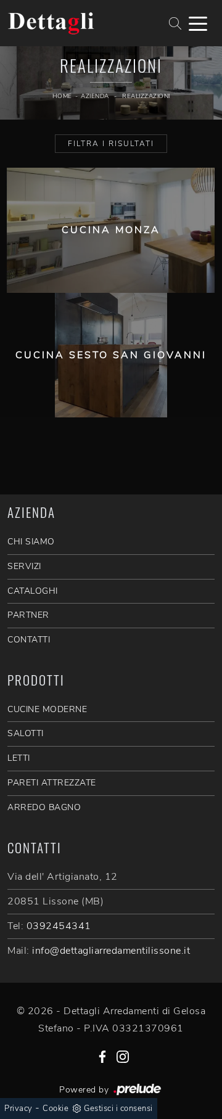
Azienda (95, 96)
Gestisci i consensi (118, 1108)
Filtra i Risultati (111, 144)
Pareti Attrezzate (51, 783)
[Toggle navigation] (198, 22)
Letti (18, 758)
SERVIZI (24, 566)
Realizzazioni (146, 96)
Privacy (18, 1108)
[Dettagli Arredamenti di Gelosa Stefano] (74, 23)
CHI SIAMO (31, 541)
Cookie (55, 1108)
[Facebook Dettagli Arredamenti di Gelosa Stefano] (102, 1056)
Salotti (25, 733)
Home (62, 96)
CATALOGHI (32, 591)
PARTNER (28, 615)
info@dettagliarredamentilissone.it (111, 950)
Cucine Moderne (47, 709)
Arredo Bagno (44, 807)
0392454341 (59, 926)
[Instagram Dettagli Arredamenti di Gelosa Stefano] (122, 1056)
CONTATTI (28, 640)
